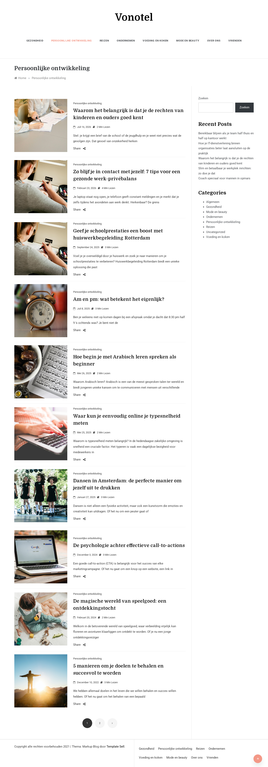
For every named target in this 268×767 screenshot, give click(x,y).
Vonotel (134, 17)
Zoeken (203, 98)
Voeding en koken (155, 40)
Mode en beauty (187, 40)
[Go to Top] (257, 758)
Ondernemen (126, 40)
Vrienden (235, 40)
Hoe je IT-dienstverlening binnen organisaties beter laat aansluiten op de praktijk (224, 148)
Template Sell (115, 746)
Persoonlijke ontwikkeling (71, 40)
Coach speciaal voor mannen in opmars (224, 178)
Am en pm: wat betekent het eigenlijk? (118, 299)
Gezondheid (34, 40)
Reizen (104, 40)
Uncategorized (215, 232)
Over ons (214, 40)
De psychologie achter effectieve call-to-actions (129, 545)
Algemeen (212, 202)
